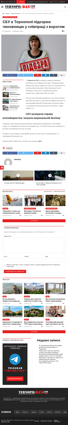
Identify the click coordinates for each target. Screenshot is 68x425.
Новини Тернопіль (15, 13)
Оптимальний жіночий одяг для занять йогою (55, 323)
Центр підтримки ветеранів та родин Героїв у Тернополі (53, 212)
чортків (45, 412)
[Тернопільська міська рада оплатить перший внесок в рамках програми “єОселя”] (6, 107)
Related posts (48, 191)
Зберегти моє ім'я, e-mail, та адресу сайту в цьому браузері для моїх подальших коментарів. (33, 265)
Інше (4, 296)
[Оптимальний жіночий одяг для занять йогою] (55, 311)
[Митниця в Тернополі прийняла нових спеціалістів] (34, 200)
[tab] (48, 191)
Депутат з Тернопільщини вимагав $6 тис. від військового (16, 93)
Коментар (8, 236)
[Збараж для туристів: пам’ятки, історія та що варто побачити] (34, 288)
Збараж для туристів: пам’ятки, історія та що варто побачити (33, 300)
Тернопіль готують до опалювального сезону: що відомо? (12, 212)
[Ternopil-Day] (20, 7)
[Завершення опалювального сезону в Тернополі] (6, 88)
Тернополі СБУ (33, 80)
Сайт (46, 256)
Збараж (27, 296)
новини (9, 148)
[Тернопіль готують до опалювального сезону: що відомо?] (12, 200)
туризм (29, 412)
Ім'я (6, 256)
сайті (40, 141)
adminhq (17, 159)
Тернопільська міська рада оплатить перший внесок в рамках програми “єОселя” (16, 107)
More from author (59, 191)
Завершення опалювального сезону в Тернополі (15, 87)
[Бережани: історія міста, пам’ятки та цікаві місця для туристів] (12, 311)
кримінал (63, 412)
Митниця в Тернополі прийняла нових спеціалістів (32, 212)
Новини (7, 13)
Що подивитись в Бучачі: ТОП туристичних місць (33, 323)
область (21, 412)
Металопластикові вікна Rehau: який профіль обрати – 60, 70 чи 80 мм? (55, 300)
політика (54, 412)
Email (27, 256)
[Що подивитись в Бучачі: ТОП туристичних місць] (34, 311)
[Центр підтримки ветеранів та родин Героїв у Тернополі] (55, 200)
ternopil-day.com (8, 399)
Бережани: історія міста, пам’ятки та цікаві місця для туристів (12, 323)
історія (37, 412)
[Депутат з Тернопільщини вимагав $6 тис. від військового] (6, 94)
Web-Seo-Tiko (5, 421)
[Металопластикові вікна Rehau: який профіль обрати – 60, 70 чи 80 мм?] (55, 288)
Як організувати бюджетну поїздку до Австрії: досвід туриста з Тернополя (12, 300)
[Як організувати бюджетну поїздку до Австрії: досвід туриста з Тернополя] (12, 288)
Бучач (26, 319)
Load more (34, 220)
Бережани (6, 319)
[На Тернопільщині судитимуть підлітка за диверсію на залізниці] (6, 101)
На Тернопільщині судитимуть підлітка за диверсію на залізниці (15, 100)
